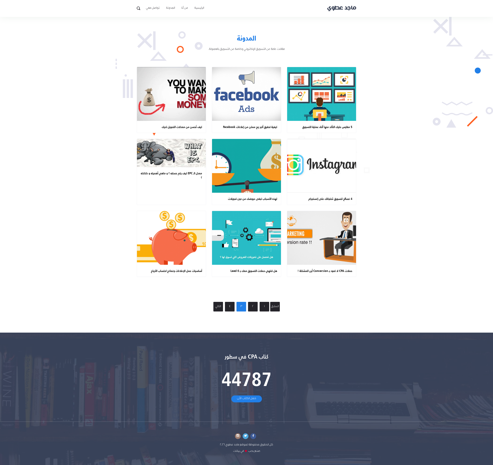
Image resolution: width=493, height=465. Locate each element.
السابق (275, 306)
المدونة (170, 8)
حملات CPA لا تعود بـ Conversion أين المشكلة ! (325, 271)
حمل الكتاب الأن (246, 398)
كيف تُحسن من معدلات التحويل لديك (182, 127)
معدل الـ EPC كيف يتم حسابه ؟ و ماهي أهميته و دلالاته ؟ (171, 175)
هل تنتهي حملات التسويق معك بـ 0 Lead (254, 271)
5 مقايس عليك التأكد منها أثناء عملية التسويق (327, 127)
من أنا (184, 8)
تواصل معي (153, 8)
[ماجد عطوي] (341, 8)
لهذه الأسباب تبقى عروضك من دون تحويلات (252, 199)
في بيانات (238, 451)
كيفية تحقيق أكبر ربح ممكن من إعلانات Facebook (250, 127)
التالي (218, 306)
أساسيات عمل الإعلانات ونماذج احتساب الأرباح (176, 271)
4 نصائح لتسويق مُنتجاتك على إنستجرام (330, 199)
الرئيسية (199, 8)
